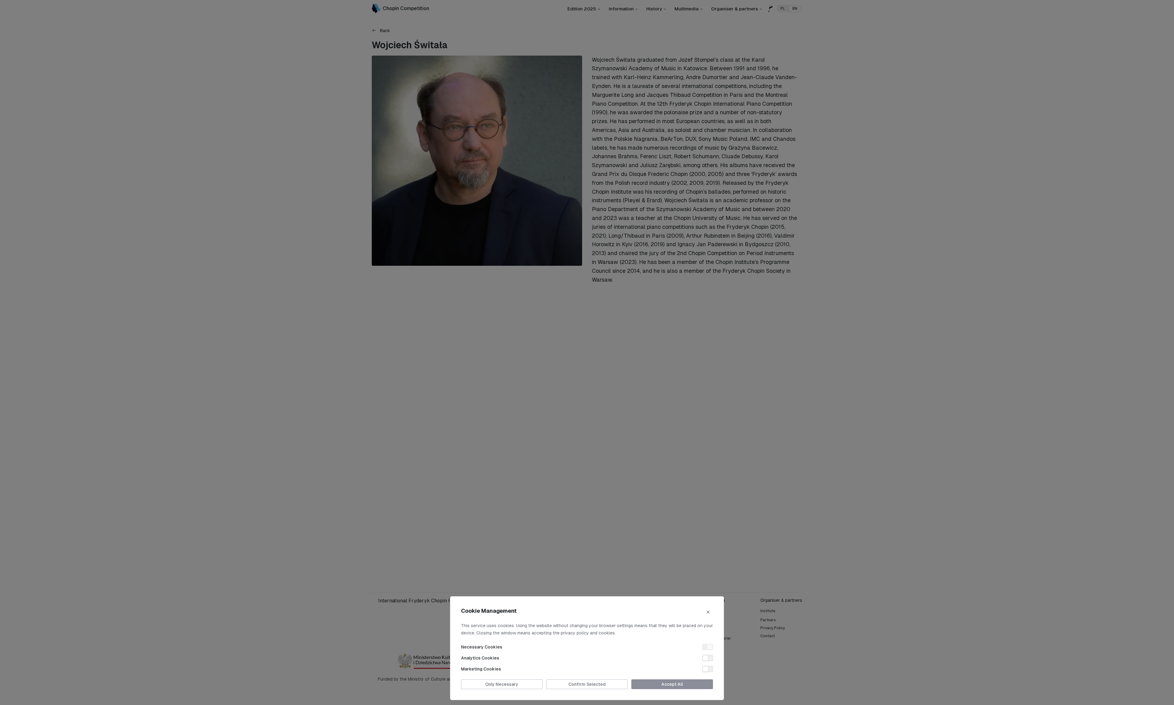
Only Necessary (501, 684)
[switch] (707, 647)
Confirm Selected (587, 684)
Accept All (672, 684)
